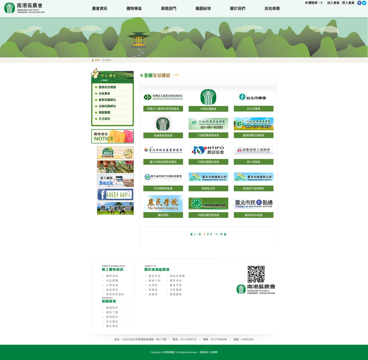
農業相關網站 (107, 99)
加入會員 (333, 2)
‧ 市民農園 (173, 289)
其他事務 (272, 9)
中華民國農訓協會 (208, 161)
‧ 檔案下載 (110, 312)
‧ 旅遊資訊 (110, 316)
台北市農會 (253, 108)
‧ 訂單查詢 (110, 285)
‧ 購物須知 (110, 275)
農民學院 (163, 215)
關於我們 (237, 9)
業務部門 (168, 9)
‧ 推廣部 (151, 294)
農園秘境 (203, 9)
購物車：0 (315, 2)
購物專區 (134, 9)
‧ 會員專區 (110, 289)
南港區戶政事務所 (253, 188)
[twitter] (364, 3)
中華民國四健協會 (208, 215)
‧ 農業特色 (173, 280)
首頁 (97, 60)
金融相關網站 (107, 106)
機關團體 (104, 112)
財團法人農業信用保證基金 (163, 108)
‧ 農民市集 (173, 285)
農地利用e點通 (253, 215)
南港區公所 (208, 188)
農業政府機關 (107, 87)
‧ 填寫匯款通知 (113, 294)
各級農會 (104, 93)
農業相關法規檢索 (253, 135)
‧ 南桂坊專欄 (175, 275)
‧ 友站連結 (110, 321)
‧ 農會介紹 (152, 280)
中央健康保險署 (163, 188)
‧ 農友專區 (110, 326)
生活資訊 (104, 118)
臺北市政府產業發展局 (163, 161)
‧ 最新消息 (152, 275)
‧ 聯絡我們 (110, 307)
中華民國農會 (208, 108)
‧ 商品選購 (110, 280)
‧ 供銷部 (151, 289)
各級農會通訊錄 (163, 135)
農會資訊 (99, 9)
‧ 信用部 (151, 285)
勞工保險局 (253, 161)
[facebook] (359, 3)
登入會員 (348, 2)
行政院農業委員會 (208, 135)
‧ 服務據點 (173, 294)
